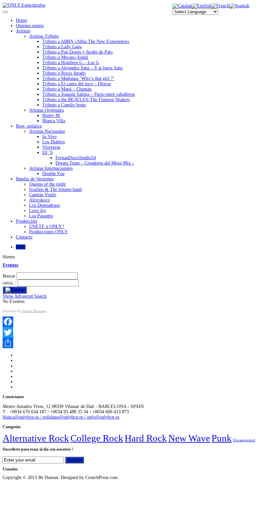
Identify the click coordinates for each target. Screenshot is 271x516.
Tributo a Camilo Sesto (64, 104)
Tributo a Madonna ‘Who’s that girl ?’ (78, 78)
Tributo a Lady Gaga (62, 46)
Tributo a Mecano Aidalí (65, 57)
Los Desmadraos (44, 205)
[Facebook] (135, 321)
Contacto (24, 237)
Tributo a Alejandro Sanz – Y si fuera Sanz (82, 67)
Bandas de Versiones (35, 178)
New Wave (189, 438)
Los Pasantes (41, 215)
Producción (26, 221)
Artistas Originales (46, 110)
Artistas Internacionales (51, 168)
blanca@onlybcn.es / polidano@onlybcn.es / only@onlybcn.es (61, 417)
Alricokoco (39, 200)
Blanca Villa (53, 120)
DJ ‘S (47, 152)
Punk (222, 438)
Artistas (23, 30)
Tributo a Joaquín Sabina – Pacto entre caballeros (88, 94)
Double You (53, 173)
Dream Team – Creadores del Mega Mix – (95, 163)
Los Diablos (53, 141)
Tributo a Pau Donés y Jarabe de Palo (77, 52)
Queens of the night (47, 184)
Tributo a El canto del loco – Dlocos (76, 83)
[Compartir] (135, 343)
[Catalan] (182, 5)
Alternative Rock (36, 438)
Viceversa (51, 147)
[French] (220, 5)
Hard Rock (146, 438)
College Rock (96, 438)
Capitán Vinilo (42, 194)
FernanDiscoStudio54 (76, 157)
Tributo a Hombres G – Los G (70, 62)
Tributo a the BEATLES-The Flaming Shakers (86, 99)
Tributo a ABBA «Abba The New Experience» (86, 41)
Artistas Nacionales (47, 131)
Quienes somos (30, 25)
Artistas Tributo (44, 36)
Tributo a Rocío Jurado (64, 73)
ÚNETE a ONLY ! (46, 226)
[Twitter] (135, 332)
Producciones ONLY (48, 231)
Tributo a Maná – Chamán (67, 89)
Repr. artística (29, 126)
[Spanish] (239, 5)
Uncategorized (244, 440)
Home (21, 20)
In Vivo (49, 136)
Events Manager (34, 311)
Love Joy (37, 210)
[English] (201, 5)
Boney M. (51, 115)
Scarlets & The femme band (55, 189)
